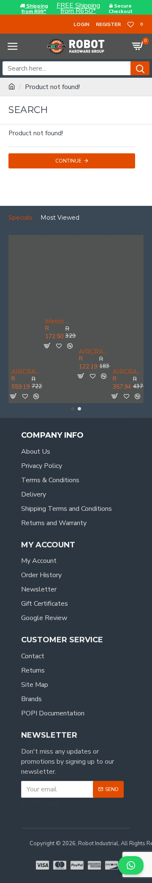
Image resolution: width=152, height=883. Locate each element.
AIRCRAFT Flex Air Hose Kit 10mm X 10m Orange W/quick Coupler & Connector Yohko (25, 372)
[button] (72, 408)
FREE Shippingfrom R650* (78, 8)
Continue (68, 161)
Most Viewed (60, 217)
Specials (20, 217)
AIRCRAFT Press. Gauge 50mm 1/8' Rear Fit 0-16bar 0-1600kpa (93, 352)
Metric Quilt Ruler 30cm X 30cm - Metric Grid (59, 321)
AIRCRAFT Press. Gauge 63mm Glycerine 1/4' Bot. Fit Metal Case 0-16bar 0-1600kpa (127, 372)
